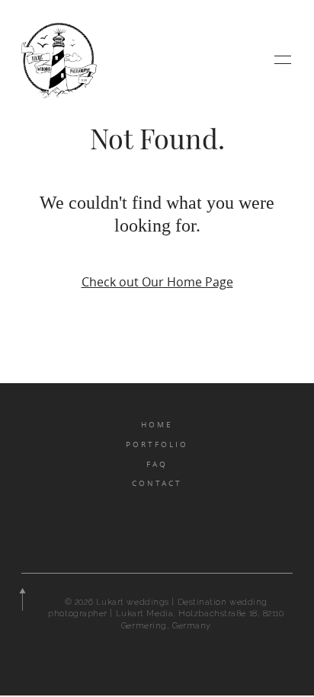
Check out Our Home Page (157, 281)
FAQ (157, 464)
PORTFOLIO (157, 444)
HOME (157, 424)
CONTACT (157, 483)
